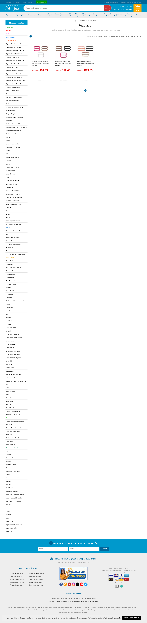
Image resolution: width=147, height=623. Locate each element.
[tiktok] (77, 584)
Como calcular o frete (17, 579)
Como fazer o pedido (17, 573)
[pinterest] (69, 584)
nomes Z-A (114, 36)
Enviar (104, 549)
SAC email (91, 558)
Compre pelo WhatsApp (124, 9)
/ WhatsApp (76, 558)
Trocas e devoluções (35, 582)
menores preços (124, 36)
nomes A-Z (107, 36)
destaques (99, 36)
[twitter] (86, 584)
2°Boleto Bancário (35, 576)
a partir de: (35, 70)
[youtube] (81, 584)
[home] (12, 8)
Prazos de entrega (16, 585)
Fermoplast (40, 80)
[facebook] (61, 584)
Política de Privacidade (112, 618)
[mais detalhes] (40, 75)
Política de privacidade (36, 579)
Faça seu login (114, 2)
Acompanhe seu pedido (36, 573)
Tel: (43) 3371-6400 (125, 7)
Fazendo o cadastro (16, 576)
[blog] (65, 584)
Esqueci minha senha (17, 582)
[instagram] (73, 584)
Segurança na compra (36, 585)
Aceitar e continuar (131, 618)
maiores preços (136, 36)
